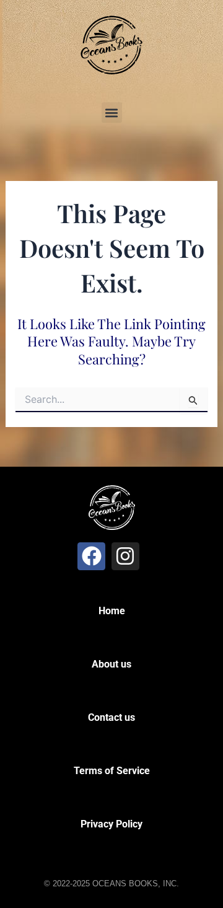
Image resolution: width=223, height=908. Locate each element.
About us (111, 664)
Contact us (111, 717)
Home (111, 611)
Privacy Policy (111, 824)
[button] (112, 112)
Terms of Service (112, 771)
